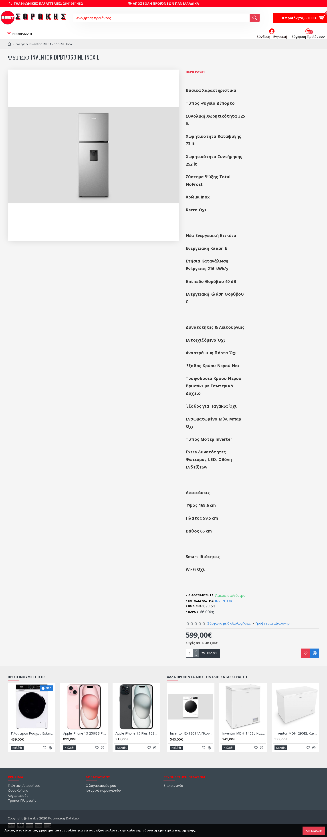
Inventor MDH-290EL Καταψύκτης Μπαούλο (296, 733)
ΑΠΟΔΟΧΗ (315, 831)
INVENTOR (223, 601)
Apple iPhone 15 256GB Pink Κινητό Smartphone (85, 733)
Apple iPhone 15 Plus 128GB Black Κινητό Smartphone (137, 733)
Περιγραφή (195, 72)
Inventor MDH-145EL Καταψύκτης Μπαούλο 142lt (244, 733)
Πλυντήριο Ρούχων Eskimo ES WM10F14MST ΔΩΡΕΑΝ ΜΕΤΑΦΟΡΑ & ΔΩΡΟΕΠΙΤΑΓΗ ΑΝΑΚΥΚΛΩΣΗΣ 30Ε (32, 733)
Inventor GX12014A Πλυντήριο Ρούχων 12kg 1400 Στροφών (191, 733)
